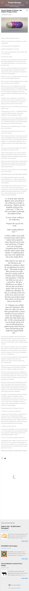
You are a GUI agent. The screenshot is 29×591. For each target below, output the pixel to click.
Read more (25, 541)
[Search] (27, 3)
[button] (27, 11)
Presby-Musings (14, 3)
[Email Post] (5, 459)
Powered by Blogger (15, 585)
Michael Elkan (18, 588)
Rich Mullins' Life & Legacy (9, 546)
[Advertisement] (14, 506)
